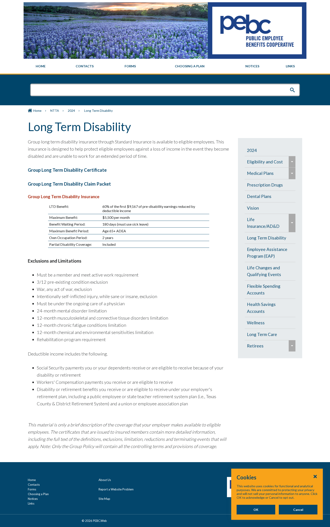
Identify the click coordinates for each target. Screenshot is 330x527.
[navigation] (165, 66)
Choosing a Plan (38, 494)
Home (37, 110)
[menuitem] (41, 66)
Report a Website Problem (116, 489)
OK (255, 510)
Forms (32, 489)
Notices (33, 499)
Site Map (104, 499)
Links (31, 503)
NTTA (54, 110)
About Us (105, 480)
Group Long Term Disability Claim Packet (69, 184)
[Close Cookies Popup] (315, 476)
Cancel (298, 510)
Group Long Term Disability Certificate (67, 170)
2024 (71, 110)
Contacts (34, 484)
